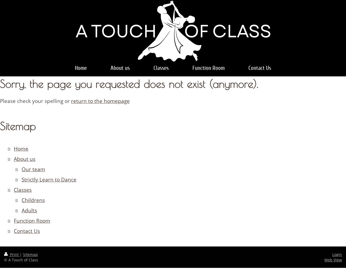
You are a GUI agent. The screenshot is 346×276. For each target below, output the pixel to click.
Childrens (33, 200)
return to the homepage (100, 101)
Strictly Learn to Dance (49, 179)
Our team (33, 169)
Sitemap (30, 254)
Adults (29, 210)
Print (14, 254)
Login (337, 254)
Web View (333, 259)
